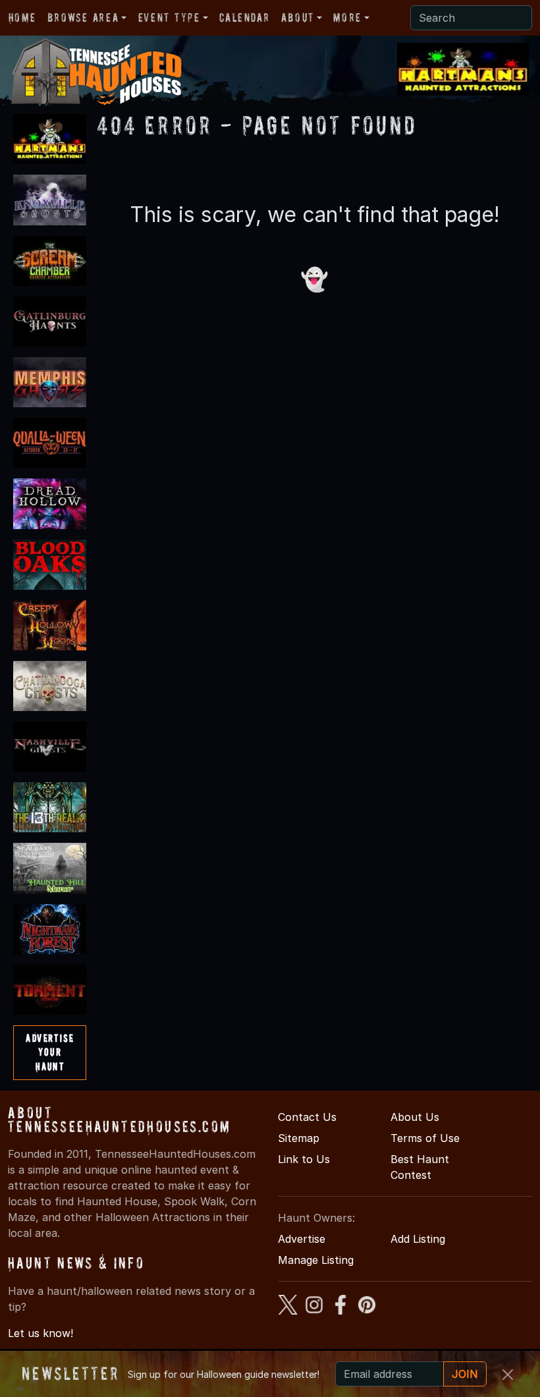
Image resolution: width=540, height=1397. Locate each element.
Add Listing (418, 1238)
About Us (415, 1117)
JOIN (465, 1374)
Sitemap (298, 1138)
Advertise (301, 1238)
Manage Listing (316, 1260)
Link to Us (304, 1159)
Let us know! (40, 1333)
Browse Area (83, 17)
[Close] (508, 1375)
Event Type (169, 17)
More (347, 17)
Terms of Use (425, 1138)
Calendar (244, 17)
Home (22, 17)
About (297, 17)
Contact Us (307, 1117)
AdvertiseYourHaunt (50, 1052)
